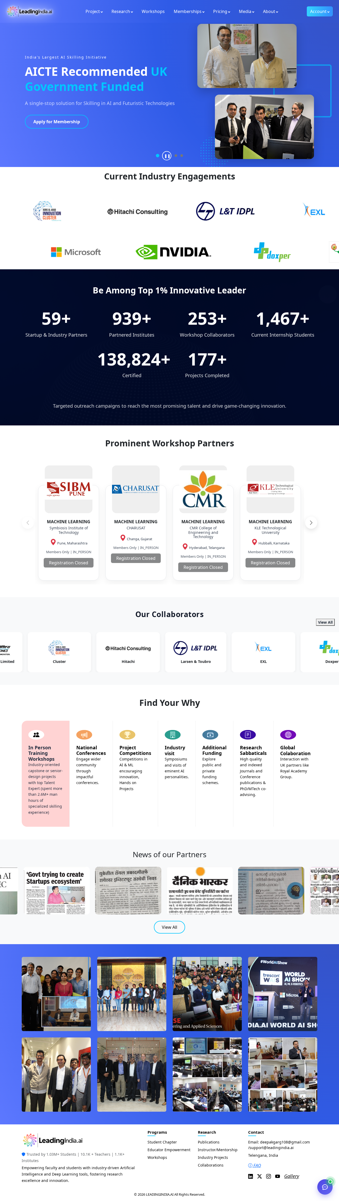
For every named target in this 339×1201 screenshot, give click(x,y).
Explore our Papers (53, 133)
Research (120, 11)
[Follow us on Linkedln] (250, 1176)
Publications (209, 1142)
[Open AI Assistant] (325, 1187)
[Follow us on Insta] (268, 1176)
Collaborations (211, 1165)
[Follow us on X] (259, 1176)
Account (318, 11)
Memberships (188, 11)
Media (245, 11)
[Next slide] (311, 523)
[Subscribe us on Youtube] (277, 1176)
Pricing (220, 11)
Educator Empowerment (169, 1149)
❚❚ (167, 155)
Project (93, 11)
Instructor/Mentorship (218, 1149)
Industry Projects (213, 1157)
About (269, 11)
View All (325, 622)
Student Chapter (162, 1142)
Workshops (153, 11)
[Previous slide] (28, 523)
